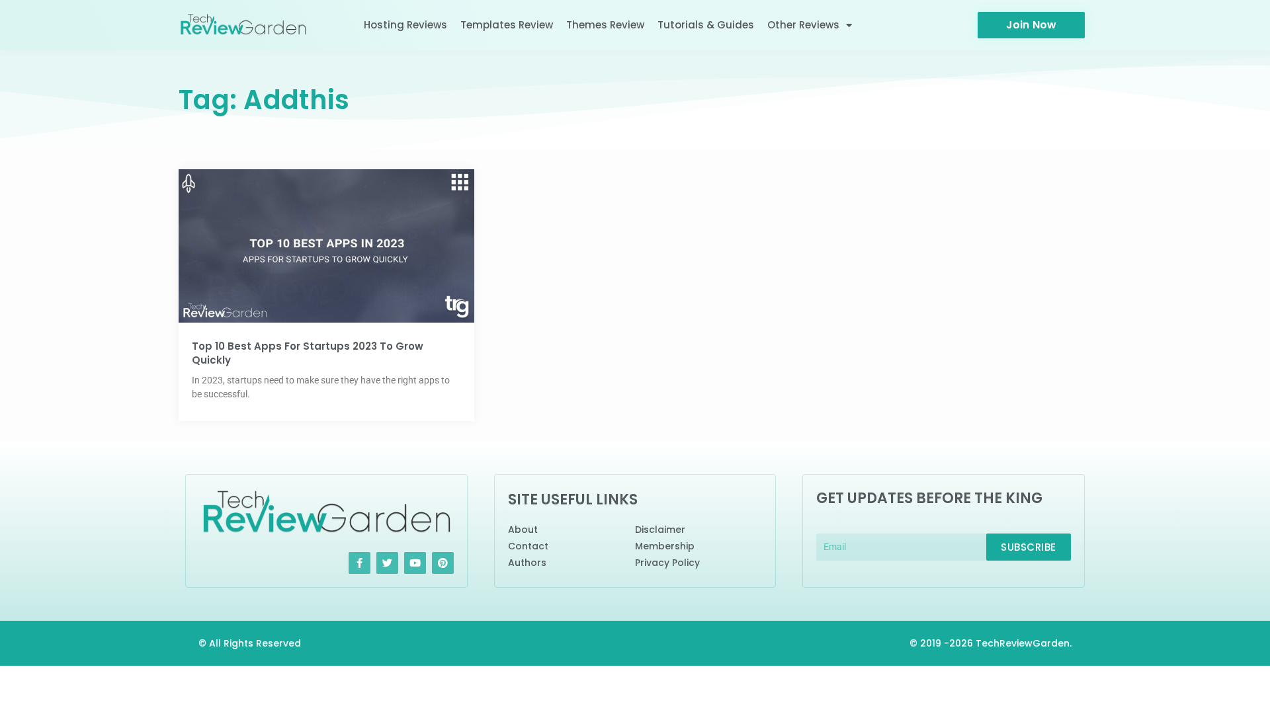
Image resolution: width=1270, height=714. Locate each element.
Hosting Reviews (405, 25)
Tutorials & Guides (705, 25)
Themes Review (605, 25)
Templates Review (506, 25)
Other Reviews (803, 25)
